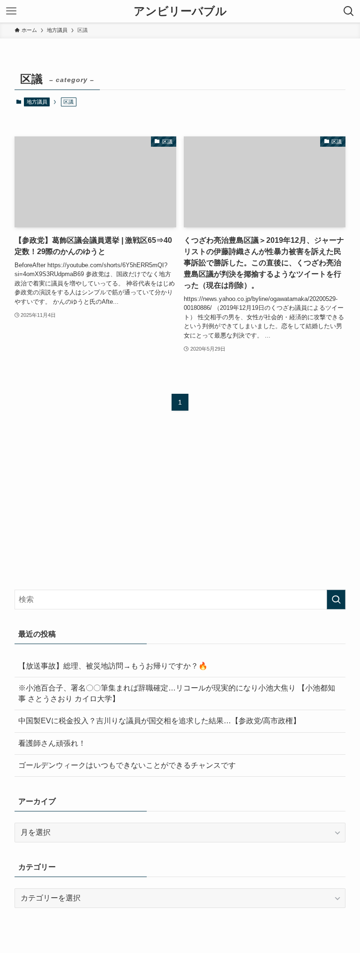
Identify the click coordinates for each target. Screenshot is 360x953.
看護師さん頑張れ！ (52, 743)
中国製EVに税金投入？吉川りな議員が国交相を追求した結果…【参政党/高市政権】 (159, 721)
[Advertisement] (180, 509)
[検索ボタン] (349, 11)
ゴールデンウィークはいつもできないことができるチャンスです (127, 765)
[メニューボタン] (11, 11)
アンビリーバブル (180, 11)
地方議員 (37, 102)
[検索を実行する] (336, 599)
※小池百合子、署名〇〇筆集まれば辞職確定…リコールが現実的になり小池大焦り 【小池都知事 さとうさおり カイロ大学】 (176, 693)
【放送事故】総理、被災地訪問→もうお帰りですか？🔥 (113, 666)
